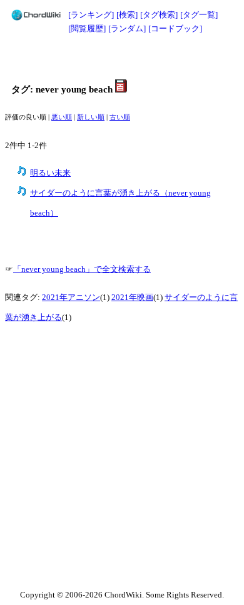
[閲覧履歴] (87, 28)
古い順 (119, 117)
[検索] (127, 14)
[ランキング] (91, 14)
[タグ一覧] (199, 14)
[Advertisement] (122, 57)
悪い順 (61, 117)
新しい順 (90, 117)
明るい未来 (50, 173)
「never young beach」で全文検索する (82, 269)
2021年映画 (132, 297)
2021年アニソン (71, 297)
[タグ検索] (159, 14)
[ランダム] (127, 28)
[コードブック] (175, 28)
